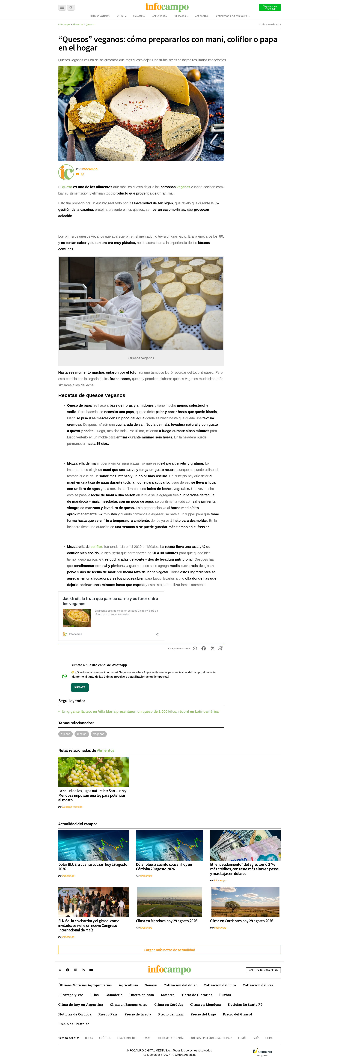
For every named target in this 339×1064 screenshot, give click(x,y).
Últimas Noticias (99, 16)
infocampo (68, 875)
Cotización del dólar (180, 985)
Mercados (180, 16)
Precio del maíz (171, 1014)
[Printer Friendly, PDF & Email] (220, 649)
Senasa (151, 985)
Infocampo (64, 24)
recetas (81, 734)
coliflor (96, 547)
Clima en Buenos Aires (128, 1004)
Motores (167, 995)
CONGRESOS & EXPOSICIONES (231, 16)
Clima (120, 16)
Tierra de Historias (196, 995)
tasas (146, 1038)
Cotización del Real (259, 985)
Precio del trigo (203, 1014)
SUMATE (79, 687)
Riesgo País (108, 1014)
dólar (89, 1038)
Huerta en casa (141, 995)
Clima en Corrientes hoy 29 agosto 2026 (241, 920)
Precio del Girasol (237, 1014)
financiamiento (127, 1038)
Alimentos (77, 24)
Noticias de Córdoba (74, 1014)
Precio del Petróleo (73, 1024)
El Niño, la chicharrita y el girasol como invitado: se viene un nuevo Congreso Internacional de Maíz (88, 925)
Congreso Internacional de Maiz (211, 1038)
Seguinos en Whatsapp (270, 7)
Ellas (94, 995)
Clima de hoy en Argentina (80, 1004)
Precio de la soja (137, 1014)
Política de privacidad (263, 970)
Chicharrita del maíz (170, 1038)
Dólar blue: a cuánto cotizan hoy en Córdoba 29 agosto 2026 (164, 866)
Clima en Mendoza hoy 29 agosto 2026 (166, 920)
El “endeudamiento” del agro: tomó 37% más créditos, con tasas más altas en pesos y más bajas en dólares (244, 869)
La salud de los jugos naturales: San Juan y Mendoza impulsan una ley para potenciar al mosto (92, 795)
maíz (256, 1038)
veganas (184, 187)
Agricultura (159, 16)
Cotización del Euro (220, 985)
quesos (65, 734)
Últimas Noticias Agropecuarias (85, 985)
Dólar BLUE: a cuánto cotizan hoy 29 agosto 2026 (92, 866)
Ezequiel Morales (72, 806)
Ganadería (139, 16)
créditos (105, 1038)
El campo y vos (71, 995)
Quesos (90, 24)
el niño (242, 1038)
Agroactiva (201, 16)
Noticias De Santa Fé (245, 1004)
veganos (98, 734)
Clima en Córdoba (168, 1004)
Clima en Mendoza (205, 1004)
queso (67, 187)
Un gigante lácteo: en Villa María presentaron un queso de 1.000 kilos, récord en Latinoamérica (140, 711)
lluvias (225, 995)
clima (268, 1038)
